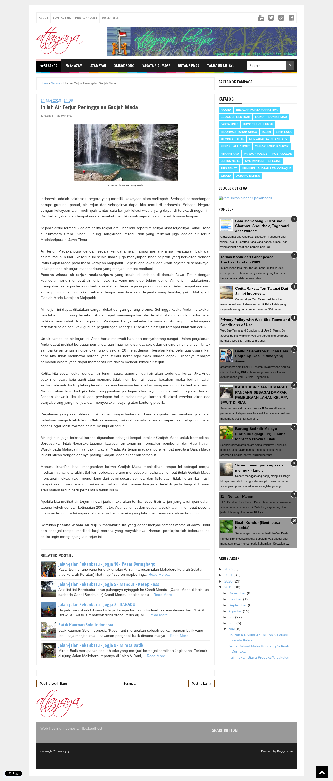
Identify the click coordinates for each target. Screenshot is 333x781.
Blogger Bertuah (235, 116)
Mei (232, 629)
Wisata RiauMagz (156, 65)
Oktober (236, 599)
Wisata (66, 116)
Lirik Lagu (284, 131)
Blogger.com (285, 751)
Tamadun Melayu (220, 65)
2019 (229, 587)
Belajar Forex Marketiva (257, 109)
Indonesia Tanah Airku (239, 131)
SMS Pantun (254, 160)
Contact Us (62, 17)
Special (274, 160)
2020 (229, 581)
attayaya (65, 751)
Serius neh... (230, 160)
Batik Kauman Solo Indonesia (85, 624)
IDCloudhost (92, 728)
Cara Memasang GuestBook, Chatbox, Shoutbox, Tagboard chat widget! (262, 226)
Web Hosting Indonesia (59, 728)
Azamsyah (98, 65)
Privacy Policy (86, 17)
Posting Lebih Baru (53, 683)
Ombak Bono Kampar (272, 146)
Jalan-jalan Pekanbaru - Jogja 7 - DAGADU (96, 604)
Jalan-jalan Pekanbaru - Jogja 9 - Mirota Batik (100, 645)
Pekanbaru (230, 153)
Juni (232, 623)
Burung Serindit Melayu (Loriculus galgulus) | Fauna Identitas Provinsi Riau (260, 434)
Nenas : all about (235, 146)
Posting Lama (201, 683)
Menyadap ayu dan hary (268, 139)
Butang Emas (188, 65)
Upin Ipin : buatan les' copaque (266, 168)
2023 (229, 569)
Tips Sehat (229, 168)
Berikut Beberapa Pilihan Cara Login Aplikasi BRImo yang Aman (261, 356)
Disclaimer (110, 17)
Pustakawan (282, 153)
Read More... (159, 574)
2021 (229, 575)
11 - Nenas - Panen (236, 496)
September (238, 605)
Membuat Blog (232, 139)
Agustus (235, 611)
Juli (232, 617)
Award (226, 109)
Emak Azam (73, 65)
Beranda (50, 65)
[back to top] (322, 772)
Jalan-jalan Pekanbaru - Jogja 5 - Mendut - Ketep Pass (108, 584)
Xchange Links (248, 175)
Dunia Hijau (277, 116)
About (43, 17)
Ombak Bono (124, 65)
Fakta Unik (229, 124)
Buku (259, 116)
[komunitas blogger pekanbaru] (245, 198)
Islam (266, 131)
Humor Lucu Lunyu (258, 124)
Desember (238, 593)
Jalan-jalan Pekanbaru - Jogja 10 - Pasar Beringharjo (106, 564)
